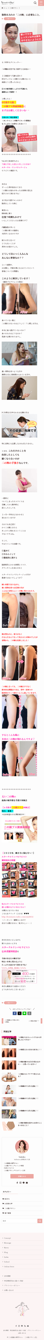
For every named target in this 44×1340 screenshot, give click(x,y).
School (7, 1262)
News (6, 1247)
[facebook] (17, 1183)
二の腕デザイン (9, 19)
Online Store (9, 1266)
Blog (6, 1252)
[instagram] (20, 1183)
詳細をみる (22, 1176)
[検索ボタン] (35, 3)
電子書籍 (8, 1213)
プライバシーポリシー (12, 1285)
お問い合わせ (9, 1290)
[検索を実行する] (39, 1221)
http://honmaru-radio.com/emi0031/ (18, 916)
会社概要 (7, 1276)
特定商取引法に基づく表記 (13, 1281)
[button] (15, 1013)
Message (7, 1243)
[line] (23, 1183)
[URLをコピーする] (29, 1013)
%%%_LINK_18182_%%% (14, 968)
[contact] (27, 1183)
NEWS (7, 1199)
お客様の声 (8, 1203)
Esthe (6, 1257)
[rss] (25, 1326)
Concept (7, 1238)
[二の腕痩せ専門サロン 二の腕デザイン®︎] (7, 3)
